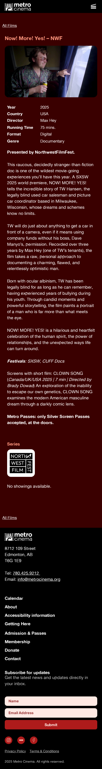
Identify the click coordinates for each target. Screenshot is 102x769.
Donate (12, 650)
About (11, 606)
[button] (93, 6)
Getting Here (17, 623)
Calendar (14, 598)
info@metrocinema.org (39, 579)
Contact (13, 658)
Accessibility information (30, 615)
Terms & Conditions (44, 751)
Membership (17, 641)
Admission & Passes (25, 633)
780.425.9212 (26, 573)
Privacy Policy (15, 751)
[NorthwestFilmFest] (51, 464)
